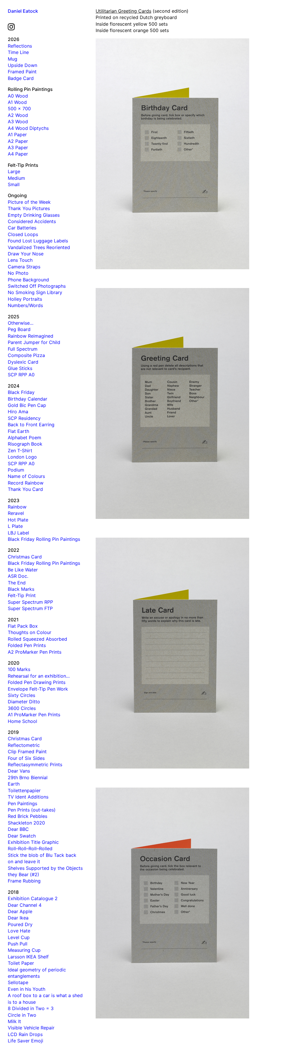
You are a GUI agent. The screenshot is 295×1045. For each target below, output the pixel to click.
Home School (22, 721)
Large (14, 171)
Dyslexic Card (23, 362)
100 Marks (19, 669)
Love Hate (19, 931)
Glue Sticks (20, 368)
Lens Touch (20, 260)
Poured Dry (20, 924)
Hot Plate (18, 520)
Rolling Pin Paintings (30, 89)
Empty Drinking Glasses (34, 215)
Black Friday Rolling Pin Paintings (44, 539)
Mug (12, 59)
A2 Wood (18, 115)
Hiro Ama (18, 411)
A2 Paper (18, 141)
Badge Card (21, 78)
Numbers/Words (25, 305)
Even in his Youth (26, 989)
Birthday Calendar (27, 399)
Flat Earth (18, 431)
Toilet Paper (21, 963)
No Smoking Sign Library (35, 292)
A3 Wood (18, 121)
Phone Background (28, 280)
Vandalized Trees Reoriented (39, 247)
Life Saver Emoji (25, 1041)
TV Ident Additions (28, 797)
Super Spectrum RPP (30, 602)
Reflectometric (24, 745)
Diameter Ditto (24, 701)
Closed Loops (23, 234)
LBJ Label (18, 533)
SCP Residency (24, 418)
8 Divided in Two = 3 (31, 1008)
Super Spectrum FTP (30, 608)
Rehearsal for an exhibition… (39, 676)
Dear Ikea (18, 918)
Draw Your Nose (26, 254)
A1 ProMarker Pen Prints (34, 714)
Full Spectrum (22, 349)
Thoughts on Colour (29, 632)
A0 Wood (18, 96)
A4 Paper (18, 154)
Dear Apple (20, 911)
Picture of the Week (29, 202)
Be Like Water (23, 570)
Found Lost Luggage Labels (38, 241)
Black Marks (21, 589)
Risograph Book (25, 444)
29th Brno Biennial (28, 777)
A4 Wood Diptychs (28, 128)
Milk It (14, 1021)
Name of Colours (26, 476)
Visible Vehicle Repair (31, 1028)
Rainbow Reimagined (30, 336)
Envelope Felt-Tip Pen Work (38, 689)
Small (14, 184)
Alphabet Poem (24, 437)
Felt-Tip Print (22, 595)
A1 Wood (17, 102)
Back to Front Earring (31, 424)
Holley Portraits (25, 299)
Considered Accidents (32, 221)
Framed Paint (22, 71)
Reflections (20, 46)
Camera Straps (24, 267)
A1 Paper (17, 134)
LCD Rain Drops (25, 1034)
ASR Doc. (18, 576)
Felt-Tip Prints (23, 165)
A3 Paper (18, 147)
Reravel (16, 513)
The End (17, 583)
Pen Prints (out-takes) (32, 810)
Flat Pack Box (23, 626)
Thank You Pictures (29, 208)
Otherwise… (20, 323)
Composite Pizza (26, 355)
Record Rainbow (26, 483)
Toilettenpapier (24, 790)
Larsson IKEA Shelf (28, 957)
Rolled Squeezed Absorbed (37, 639)
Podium (16, 470)
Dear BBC (18, 829)
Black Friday (21, 392)
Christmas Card (25, 557)
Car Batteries (22, 228)
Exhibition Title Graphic (33, 842)
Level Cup (19, 937)
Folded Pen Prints (27, 645)
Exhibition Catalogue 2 (33, 898)
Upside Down (22, 65)
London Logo (22, 457)
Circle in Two (22, 1015)
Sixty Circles (21, 695)
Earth (14, 784)
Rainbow (17, 507)
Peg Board (19, 329)
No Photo (18, 273)
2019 (13, 732)
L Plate (15, 526)
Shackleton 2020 (26, 823)
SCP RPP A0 (21, 374)
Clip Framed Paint (27, 751)
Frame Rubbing (24, 881)
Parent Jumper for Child (34, 342)
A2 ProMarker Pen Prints (34, 652)
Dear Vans (19, 771)
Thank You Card (25, 489)
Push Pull (17, 944)
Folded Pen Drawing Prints (36, 682)
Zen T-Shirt (20, 450)
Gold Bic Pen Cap (27, 405)
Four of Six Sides (26, 758)
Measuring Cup (24, 950)
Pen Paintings (22, 803)
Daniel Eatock (23, 11)
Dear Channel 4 (24, 905)
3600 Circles (22, 708)
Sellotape (18, 982)
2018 (13, 892)
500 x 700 (19, 108)
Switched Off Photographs (37, 286)
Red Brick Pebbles (27, 816)
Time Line (18, 52)
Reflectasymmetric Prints (35, 764)
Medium (16, 178)
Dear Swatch (22, 836)
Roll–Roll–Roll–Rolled (30, 848)
